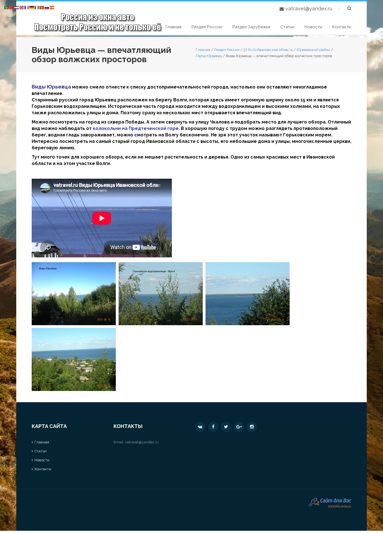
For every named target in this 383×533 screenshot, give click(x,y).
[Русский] (47, 7)
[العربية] (6, 7)
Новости (313, 26)
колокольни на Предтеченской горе (136, 128)
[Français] (26, 7)
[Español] (52, 7)
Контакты (341, 26)
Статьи (287, 26)
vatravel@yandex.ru (308, 8)
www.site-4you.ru (339, 505)
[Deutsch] (31, 7)
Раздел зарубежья (251, 26)
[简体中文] (11, 7)
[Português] (42, 7)
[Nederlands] (16, 7)
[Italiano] (37, 7)
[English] (21, 7)
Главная (173, 26)
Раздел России (207, 26)
